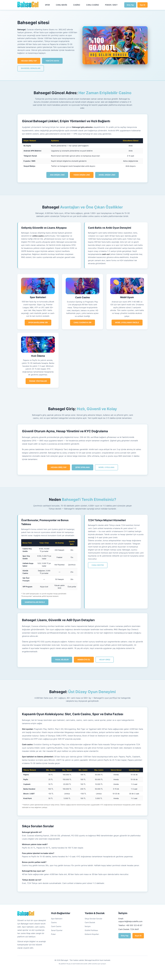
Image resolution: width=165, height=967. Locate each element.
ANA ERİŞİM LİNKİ (57, 175)
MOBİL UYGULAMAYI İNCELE (127, 322)
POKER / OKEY (111, 5)
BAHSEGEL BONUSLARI (30, 68)
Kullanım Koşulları (92, 934)
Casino (54, 922)
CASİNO (76, 5)
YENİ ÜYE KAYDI (52, 61)
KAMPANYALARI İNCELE (35, 602)
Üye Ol (142, 5)
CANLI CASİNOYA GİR (82, 322)
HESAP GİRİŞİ (104, 660)
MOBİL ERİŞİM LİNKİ (107, 175)
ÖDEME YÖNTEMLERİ (38, 381)
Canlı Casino (56, 926)
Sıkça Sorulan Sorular (93, 919)
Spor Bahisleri (56, 919)
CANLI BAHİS (61, 5)
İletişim (88, 926)
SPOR (47, 5)
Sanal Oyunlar (57, 930)
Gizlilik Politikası (91, 930)
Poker (53, 934)
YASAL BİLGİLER (62, 660)
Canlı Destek (90, 922)
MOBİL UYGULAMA (106, 467)
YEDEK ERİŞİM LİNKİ (81, 175)
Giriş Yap (130, 5)
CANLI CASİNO (92, 5)
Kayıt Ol (138, 936)
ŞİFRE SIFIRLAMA (82, 467)
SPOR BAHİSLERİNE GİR (38, 322)
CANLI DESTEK (98, 565)
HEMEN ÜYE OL (83, 660)
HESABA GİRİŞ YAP (29, 61)
